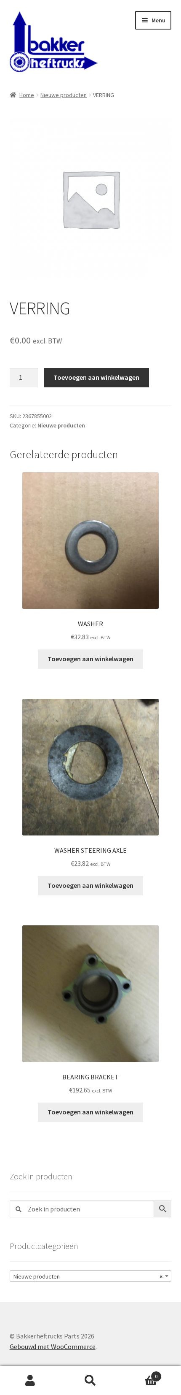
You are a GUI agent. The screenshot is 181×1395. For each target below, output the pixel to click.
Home (26, 95)
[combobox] (91, 1276)
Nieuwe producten (63, 95)
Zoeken (90, 1380)
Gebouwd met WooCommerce (53, 1346)
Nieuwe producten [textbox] (88, 1276)
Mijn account (30, 1380)
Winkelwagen (139, 1373)
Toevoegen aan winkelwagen (96, 377)
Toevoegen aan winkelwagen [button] (90, 658)
